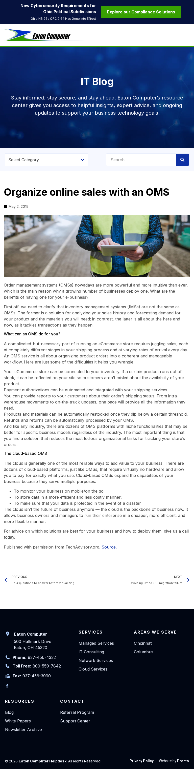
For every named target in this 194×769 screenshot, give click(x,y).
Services (91, 632)
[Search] (182, 160)
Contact (72, 701)
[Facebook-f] (7, 686)
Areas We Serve (155, 632)
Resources (19, 701)
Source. (109, 547)
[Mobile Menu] (187, 35)
